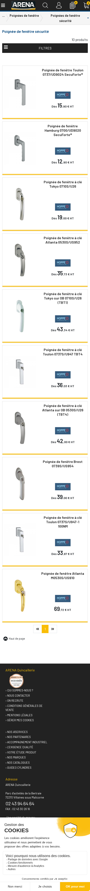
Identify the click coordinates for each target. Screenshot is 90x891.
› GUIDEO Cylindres (18, 767)
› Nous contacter (17, 695)
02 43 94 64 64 (19, 803)
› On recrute (14, 700)
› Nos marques (15, 757)
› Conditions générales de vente (24, 708)
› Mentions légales (19, 715)
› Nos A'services (16, 732)
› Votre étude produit (20, 752)
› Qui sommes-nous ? (19, 690)
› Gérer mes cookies (19, 720)
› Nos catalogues (17, 762)
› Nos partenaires (18, 737)
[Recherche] (45, 5)
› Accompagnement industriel (26, 742)
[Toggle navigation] (2, 5)
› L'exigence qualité (19, 747)
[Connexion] (59, 5)
